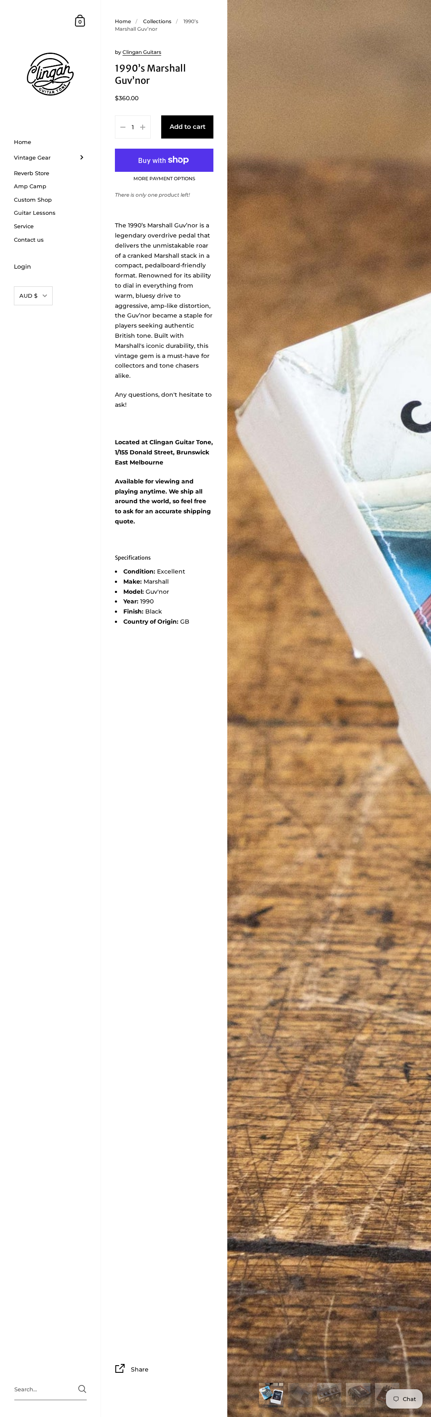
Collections (157, 21)
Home (123, 21)
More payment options (164, 178)
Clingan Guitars (141, 52)
